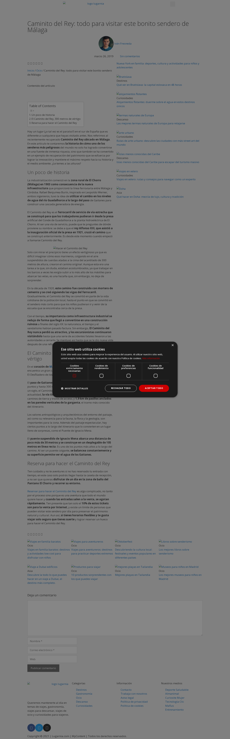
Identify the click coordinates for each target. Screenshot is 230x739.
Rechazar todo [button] (121, 388)
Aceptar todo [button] (154, 388)
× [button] (172, 345)
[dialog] (115, 369)
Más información (151, 358)
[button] (74, 388)
